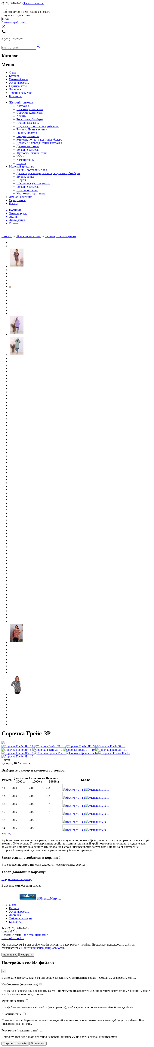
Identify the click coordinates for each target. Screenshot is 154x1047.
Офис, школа (17, 200)
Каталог (14, 75)
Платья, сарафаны (28, 122)
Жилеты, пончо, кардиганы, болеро (39, 139)
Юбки (20, 156)
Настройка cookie (13, 938)
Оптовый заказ (18, 79)
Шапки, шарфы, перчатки (33, 183)
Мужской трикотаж (21, 166)
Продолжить (10, 879)
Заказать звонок (33, 3)
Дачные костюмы (28, 146)
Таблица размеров (20, 92)
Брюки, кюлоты (27, 132)
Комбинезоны (25, 159)
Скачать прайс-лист (14, 22)
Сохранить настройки (15, 1043)
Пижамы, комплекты (30, 109)
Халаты (21, 116)
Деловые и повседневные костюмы (39, 142)
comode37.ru (9, 931)
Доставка (15, 89)
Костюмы (23, 105)
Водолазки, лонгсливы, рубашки (38, 126)
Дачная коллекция (20, 196)
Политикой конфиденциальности (42, 947)
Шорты (21, 163)
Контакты (15, 96)
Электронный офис (35, 934)
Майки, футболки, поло (32, 169)
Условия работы (19, 82)
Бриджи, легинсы (28, 136)
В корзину (25, 879)
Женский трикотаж (21, 102)
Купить (6, 833)
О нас (12, 72)
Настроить (27, 954)
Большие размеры (28, 149)
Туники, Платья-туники (32, 129)
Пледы (13, 203)
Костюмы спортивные (31, 193)
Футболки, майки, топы (32, 153)
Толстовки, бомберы (30, 119)
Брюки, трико (25, 176)
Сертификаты (18, 86)
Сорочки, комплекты (30, 112)
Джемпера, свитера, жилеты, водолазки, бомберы (48, 173)
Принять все (10, 954)
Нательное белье (27, 190)
